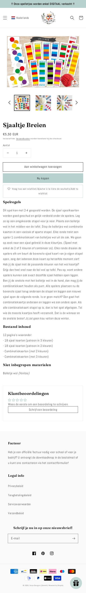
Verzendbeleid (16, 513)
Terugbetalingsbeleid (19, 495)
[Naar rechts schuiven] (76, 103)
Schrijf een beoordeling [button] (43, 409)
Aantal (6, 145)
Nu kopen (43, 178)
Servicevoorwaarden (19, 504)
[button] (5, 17)
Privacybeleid (15, 486)
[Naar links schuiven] (9, 103)
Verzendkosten (23, 138)
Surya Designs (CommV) (39, 585)
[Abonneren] (73, 538)
